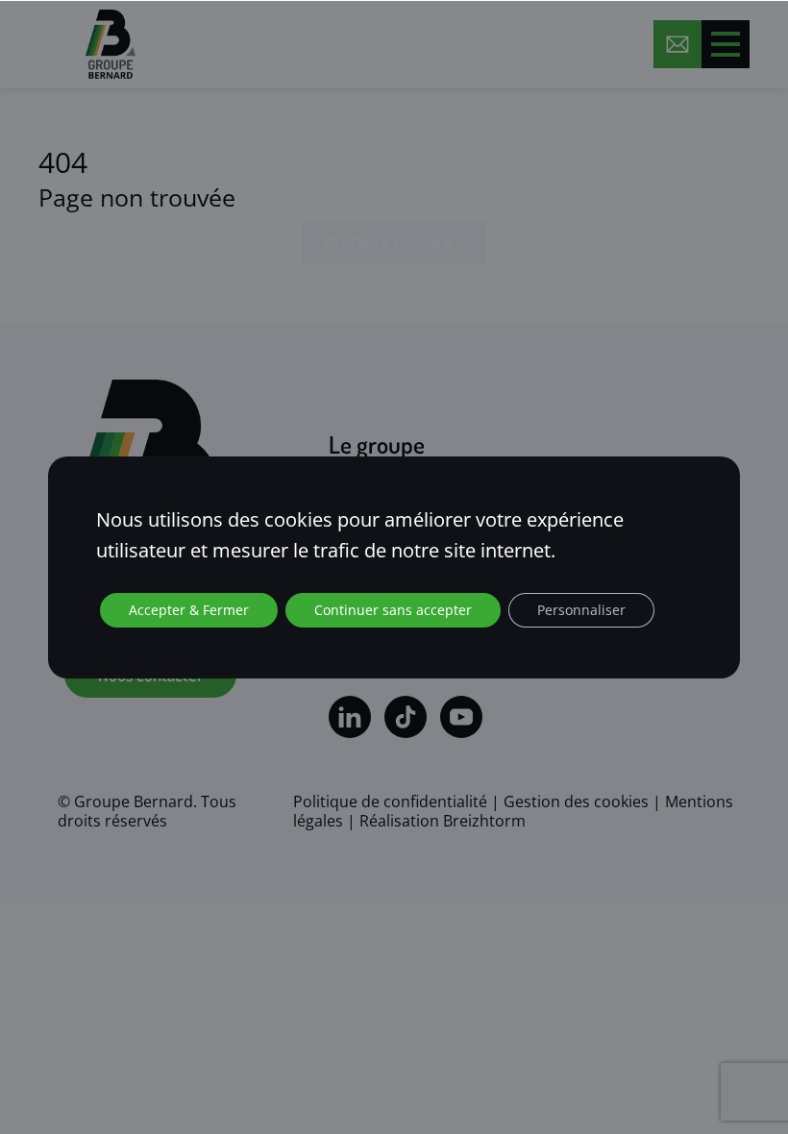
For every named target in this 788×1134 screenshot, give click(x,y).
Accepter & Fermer (189, 610)
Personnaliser (581, 610)
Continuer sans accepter (393, 610)
